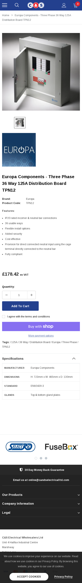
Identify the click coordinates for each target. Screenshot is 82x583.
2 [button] (41, 458)
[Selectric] (20, 447)
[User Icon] (64, 5)
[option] (41, 72)
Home (5, 15)
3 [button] (46, 458)
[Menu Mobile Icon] (4, 5)
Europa (30, 198)
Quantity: (8, 286)
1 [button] (36, 458)
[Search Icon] (17, 5)
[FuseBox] (61, 447)
